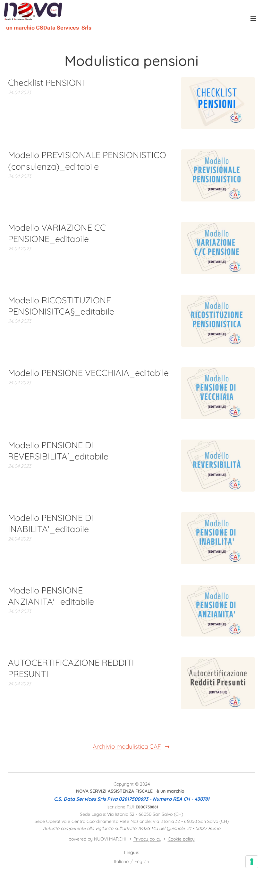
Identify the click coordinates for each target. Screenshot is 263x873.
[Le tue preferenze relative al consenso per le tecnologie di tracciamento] (252, 862)
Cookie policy (181, 839)
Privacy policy (147, 839)
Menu (253, 18)
